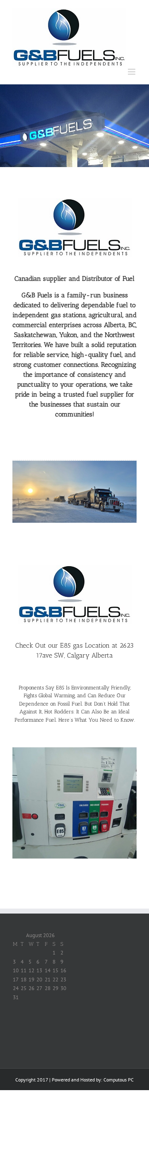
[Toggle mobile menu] (132, 71)
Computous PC (118, 1079)
